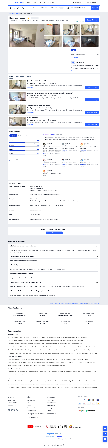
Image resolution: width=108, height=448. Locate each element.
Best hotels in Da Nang (91, 387)
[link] (77, 2)
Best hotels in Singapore (14, 384)
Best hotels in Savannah (50, 387)
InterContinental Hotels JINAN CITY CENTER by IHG (43, 337)
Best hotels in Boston (26, 387)
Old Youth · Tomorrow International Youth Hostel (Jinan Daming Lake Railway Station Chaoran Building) (33, 340)
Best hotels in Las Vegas (41, 381)
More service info (12, 405)
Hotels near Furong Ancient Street (73, 362)
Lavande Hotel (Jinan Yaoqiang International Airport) (66, 346)
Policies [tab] (29, 76)
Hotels (56, 303)
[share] (105, 434)
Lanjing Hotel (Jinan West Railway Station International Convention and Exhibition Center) (30, 346)
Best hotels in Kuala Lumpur (28, 384)
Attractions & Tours (48, 2)
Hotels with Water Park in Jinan (88, 371)
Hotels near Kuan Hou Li (52, 359)
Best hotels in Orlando (38, 387)
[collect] (105, 428)
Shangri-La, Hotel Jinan (33, 350)
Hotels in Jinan (83, 303)
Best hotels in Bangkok (53, 381)
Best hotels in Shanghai (14, 381)
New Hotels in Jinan (22, 371)
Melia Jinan (84, 337)
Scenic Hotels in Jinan (33, 371)
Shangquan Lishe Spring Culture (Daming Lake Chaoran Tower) (55, 350)
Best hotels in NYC (90, 381)
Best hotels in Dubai (41, 384)
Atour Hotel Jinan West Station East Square (18, 337)
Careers (29, 405)
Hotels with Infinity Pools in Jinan (16, 374)
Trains (34, 2)
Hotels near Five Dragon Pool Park (68, 359)
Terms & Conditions (32, 408)
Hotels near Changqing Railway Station (35, 365)
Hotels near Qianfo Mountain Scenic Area (38, 362)
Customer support (12, 400)
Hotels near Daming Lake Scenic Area (17, 362)
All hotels (49, 410)
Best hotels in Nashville (14, 387)
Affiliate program (51, 405)
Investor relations (51, 400)
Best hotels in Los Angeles (77, 387)
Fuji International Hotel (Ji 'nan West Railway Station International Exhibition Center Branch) (51, 353)
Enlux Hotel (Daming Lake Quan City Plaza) (86, 353)
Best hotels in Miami (78, 384)
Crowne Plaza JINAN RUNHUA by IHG (17, 350)
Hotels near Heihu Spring (89, 362)
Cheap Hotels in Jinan (45, 371)
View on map (74, 71)
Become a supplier (51, 413)
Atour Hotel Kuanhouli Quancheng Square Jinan (68, 337)
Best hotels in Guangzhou (78, 381)
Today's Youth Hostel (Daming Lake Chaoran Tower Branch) (56, 343)
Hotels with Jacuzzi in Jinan (58, 371)
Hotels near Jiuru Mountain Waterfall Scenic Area (33, 359)
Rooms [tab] (11, 76)
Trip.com (51, 303)
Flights (28, 2)
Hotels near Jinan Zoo (83, 359)
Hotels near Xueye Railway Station (16, 365)
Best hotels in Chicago (52, 384)
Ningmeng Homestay (18, 18)
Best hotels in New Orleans (90, 384)
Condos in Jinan (12, 371)
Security (49, 415)
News (29, 402)
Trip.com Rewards (51, 402)
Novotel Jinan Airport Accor (14, 353)
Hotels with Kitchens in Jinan (73, 371)
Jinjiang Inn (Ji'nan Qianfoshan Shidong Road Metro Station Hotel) (24, 343)
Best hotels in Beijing (65, 381)
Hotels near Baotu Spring (14, 359)
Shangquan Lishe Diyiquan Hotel (88, 346)
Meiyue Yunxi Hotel (77, 343)
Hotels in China (63, 303)
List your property (51, 408)
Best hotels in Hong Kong (27, 381)
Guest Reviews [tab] (20, 76)
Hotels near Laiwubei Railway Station (55, 365)
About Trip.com (31, 400)
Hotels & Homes (19, 2)
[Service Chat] (105, 439)
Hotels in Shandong (73, 303)
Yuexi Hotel (25, 353)
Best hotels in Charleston (64, 387)
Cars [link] (40, 2)
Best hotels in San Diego (65, 384)
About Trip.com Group (33, 417)
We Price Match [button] (80, 21)
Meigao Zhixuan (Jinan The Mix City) (81, 350)
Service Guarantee (12, 402)
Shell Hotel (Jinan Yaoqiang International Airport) (72, 340)
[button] (57, 2)
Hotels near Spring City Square (56, 362)
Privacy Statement (32, 410)
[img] (26, 35)
